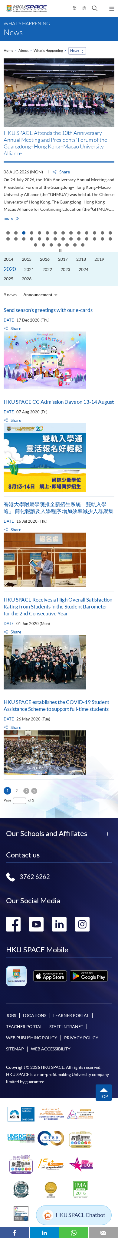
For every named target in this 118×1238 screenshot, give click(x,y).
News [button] (74, 51)
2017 (63, 259)
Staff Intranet (66, 1026)
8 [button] (63, 233)
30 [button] (43, 245)
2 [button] (15, 233)
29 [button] (35, 245)
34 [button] (74, 245)
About (23, 50)
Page (7, 800)
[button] (95, 8)
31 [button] (51, 245)
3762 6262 (35, 876)
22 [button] (63, 239)
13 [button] (102, 233)
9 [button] (70, 233)
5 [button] (39, 233)
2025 (8, 278)
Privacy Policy (81, 1037)
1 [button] (7, 233)
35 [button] (82, 245)
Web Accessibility (50, 1049)
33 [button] (66, 245)
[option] (59, 140)
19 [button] (39, 239)
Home (8, 50)
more (12, 218)
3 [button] (23, 233)
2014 (8, 259)
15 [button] (7, 239)
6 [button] (47, 233)
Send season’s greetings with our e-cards (48, 310)
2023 (65, 269)
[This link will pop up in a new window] (50, 975)
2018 (81, 259)
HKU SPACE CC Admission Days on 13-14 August (59, 402)
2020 (10, 269)
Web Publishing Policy (31, 1037)
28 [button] (110, 239)
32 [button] (59, 245)
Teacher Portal (24, 1026)
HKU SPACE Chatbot (80, 1215)
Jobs (11, 1015)
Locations (34, 1015)
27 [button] (102, 239)
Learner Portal (71, 1015)
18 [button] (31, 239)
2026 (26, 278)
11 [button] (86, 233)
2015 (26, 259)
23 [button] (70, 239)
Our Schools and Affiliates (46, 834)
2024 (83, 269)
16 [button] (15, 239)
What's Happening (48, 50)
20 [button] (47, 239)
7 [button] (55, 233)
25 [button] (86, 239)
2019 (99, 259)
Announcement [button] (37, 294)
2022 (47, 269)
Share (64, 172)
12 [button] (94, 233)
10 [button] (78, 233)
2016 (45, 259)
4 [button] (31, 233)
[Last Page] (34, 791)
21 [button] (55, 239)
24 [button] (78, 239)
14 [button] (110, 233)
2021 (29, 269)
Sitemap (15, 1049)
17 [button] (23, 239)
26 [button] (94, 239)
